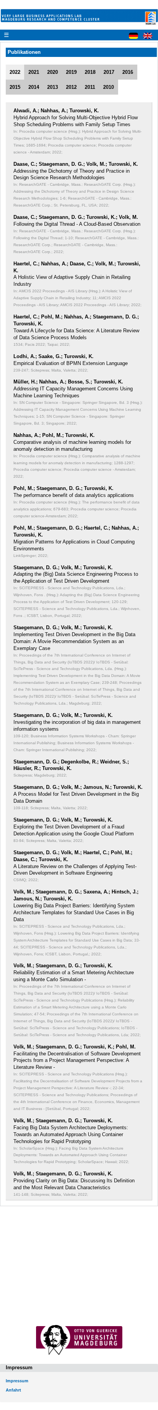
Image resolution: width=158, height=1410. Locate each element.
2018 (90, 72)
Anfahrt (13, 1390)
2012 (71, 87)
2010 (108, 87)
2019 (71, 72)
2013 (52, 87)
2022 (15, 72)
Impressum (17, 1380)
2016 (127, 72)
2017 (109, 72)
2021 (33, 72)
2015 (15, 87)
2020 (52, 72)
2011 (90, 87)
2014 (33, 87)
